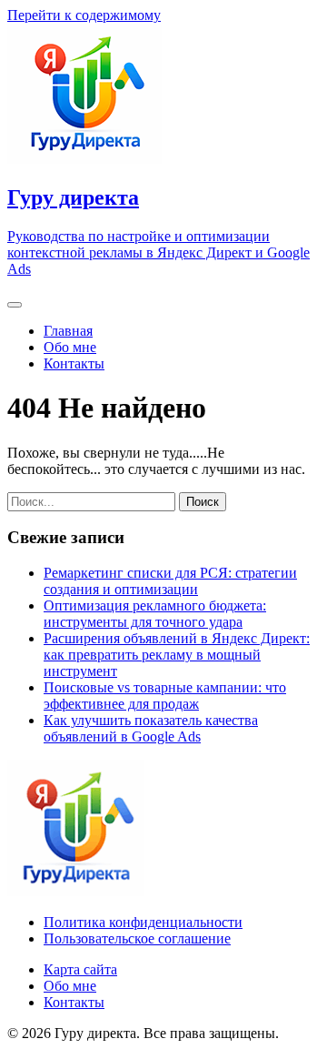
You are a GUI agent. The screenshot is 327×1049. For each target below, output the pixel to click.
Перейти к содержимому (84, 15)
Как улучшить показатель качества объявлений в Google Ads (151, 728)
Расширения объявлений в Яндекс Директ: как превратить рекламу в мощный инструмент (177, 654)
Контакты (74, 363)
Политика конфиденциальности (143, 922)
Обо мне (70, 347)
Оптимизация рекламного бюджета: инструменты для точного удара (155, 614)
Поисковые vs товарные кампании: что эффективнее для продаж (165, 695)
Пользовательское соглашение (137, 938)
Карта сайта (80, 969)
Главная (68, 330)
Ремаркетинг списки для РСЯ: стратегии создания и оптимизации (170, 581)
